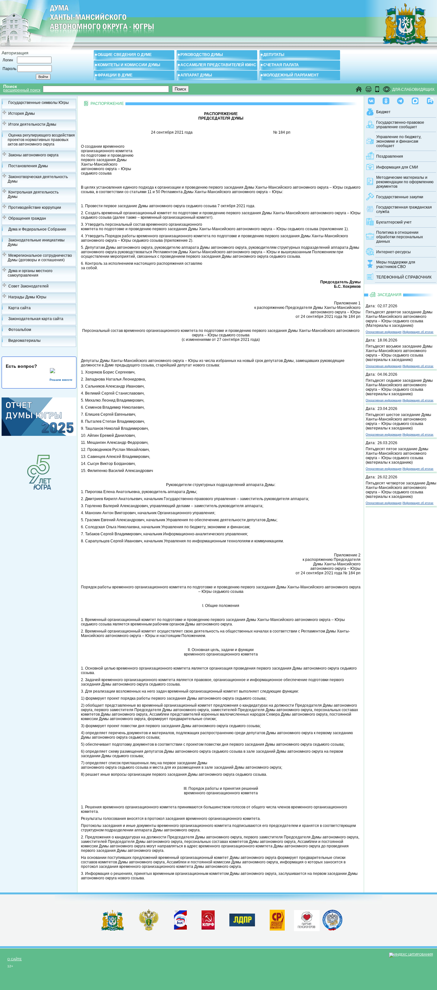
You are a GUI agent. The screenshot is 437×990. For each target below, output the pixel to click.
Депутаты (273, 54)
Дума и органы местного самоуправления (30, 273)
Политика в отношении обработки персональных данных (399, 237)
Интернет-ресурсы (393, 252)
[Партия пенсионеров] (307, 919)
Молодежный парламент (291, 75)
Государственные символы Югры (38, 102)
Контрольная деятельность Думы (33, 194)
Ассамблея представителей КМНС (218, 65)
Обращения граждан (27, 218)
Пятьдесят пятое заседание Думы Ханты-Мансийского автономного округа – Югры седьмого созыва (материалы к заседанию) (397, 456)
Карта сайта (19, 308)
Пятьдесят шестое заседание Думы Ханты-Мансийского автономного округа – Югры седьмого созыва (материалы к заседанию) (398, 421)
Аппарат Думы (196, 75)
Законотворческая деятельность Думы (38, 179)
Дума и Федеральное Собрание (37, 229)
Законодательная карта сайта (35, 319)
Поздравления (389, 156)
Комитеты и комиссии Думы (129, 65)
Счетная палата (281, 65)
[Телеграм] (400, 99)
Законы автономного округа (33, 155)
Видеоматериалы (24, 340)
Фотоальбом (19, 329)
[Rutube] (430, 99)
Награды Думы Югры (27, 297)
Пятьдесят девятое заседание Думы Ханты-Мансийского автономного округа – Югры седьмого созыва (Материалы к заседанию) (399, 319)
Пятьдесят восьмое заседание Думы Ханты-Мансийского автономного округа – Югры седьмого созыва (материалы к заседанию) (399, 353)
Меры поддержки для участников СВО (395, 264)
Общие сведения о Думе (125, 54)
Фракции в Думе (115, 75)
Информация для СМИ (397, 167)
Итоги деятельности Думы (32, 124)
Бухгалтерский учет (394, 222)
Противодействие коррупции (34, 207)
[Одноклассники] (386, 99)
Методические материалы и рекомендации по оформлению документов (404, 182)
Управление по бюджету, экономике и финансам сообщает (398, 141)
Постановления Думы (28, 166)
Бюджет (383, 112)
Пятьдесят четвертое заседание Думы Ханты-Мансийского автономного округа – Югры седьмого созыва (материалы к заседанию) (401, 490)
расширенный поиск (21, 90)
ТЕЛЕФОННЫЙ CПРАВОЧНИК (404, 277)
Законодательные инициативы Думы (36, 242)
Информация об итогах (417, 332)
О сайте (14, 959)
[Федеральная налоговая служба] (332, 929)
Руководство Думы (201, 54)
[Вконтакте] (371, 99)
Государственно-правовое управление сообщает (400, 124)
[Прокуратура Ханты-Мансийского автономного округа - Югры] (149, 929)
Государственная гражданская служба (404, 209)
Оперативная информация (383, 332)
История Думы (21, 113)
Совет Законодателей (28, 286)
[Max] (415, 99)
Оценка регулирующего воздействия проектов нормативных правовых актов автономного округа (41, 139)
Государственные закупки (399, 197)
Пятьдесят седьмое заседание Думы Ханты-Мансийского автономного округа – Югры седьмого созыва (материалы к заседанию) (399, 387)
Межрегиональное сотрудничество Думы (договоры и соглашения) (40, 257)
